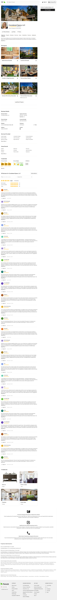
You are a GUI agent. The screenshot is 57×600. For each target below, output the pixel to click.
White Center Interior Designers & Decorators (13, 564)
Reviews (29, 35)
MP (2, 201)
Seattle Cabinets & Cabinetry (48, 569)
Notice (16, 588)
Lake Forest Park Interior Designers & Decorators (9, 562)
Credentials (24, 35)
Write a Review (34, 173)
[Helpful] (1, 198)
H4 (2, 283)
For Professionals (26, 585)
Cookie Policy (14, 592)
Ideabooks (34, 35)
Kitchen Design (3, 576)
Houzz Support (36, 592)
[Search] (8, 2)
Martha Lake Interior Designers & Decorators (26, 562)
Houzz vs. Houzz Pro (26, 587)
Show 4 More (3, 141)
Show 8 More (3, 153)
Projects (7, 35)
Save (20, 31)
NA (2, 190)
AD (2, 236)
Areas (20, 35)
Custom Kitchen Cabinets (23, 576)
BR (2, 271)
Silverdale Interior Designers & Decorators (36, 563)
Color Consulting (9, 576)
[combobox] (23, 2)
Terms (13, 590)
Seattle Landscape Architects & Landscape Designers (10, 569)
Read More (3, 40)
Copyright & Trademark (16, 595)
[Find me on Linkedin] (20, 128)
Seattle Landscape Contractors (25, 569)
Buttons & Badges (26, 596)
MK (2, 213)
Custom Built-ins (31, 576)
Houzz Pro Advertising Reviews (28, 590)
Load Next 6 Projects (19, 102)
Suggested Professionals (38, 588)
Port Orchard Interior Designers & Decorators (20, 563)
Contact (35, 593)
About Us (3, 35)
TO (2, 225)
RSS (47, 592)
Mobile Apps (14, 593)
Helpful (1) (4, 198)
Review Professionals (37, 587)
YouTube (48, 590)
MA (2, 295)
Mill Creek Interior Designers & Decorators (41, 562)
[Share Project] (17, 60)
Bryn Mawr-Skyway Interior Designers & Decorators (31, 564)
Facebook (48, 588)
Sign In (35, 595)
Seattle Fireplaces (4, 572)
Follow (35, 124)
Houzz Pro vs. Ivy (26, 588)
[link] (2, 168)
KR (2, 248)
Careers (13, 587)
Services (16, 35)
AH (2, 306)
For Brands (25, 594)
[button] (2, 2)
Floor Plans (37, 576)
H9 (2, 260)
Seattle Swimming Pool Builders (36, 569)
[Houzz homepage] (4, 2)
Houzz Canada (36, 585)
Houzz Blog (49, 585)
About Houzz (14, 585)
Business (12, 35)
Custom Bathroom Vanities (44, 576)
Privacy (13, 588)
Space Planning (15, 576)
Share (14, 31)
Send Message (48, 9)
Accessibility (36, 590)
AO (2, 318)
